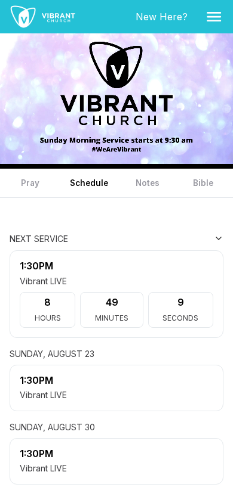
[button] (214, 16)
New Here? (164, 17)
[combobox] (163, 238)
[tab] (30, 183)
